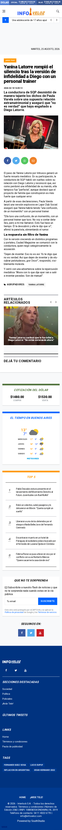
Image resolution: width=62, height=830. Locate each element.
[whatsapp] (24, 160)
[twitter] (16, 160)
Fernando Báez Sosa (15, 765)
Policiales (7, 698)
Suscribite (48, 601)
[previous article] (57, 20)
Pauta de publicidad (12, 746)
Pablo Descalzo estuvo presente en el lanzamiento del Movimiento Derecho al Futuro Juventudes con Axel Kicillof (34, 492)
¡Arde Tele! (10, 60)
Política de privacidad (14, 612)
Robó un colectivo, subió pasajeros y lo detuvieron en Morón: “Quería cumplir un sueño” (34, 508)
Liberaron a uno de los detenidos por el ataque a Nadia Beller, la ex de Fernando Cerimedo (34, 524)
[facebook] (7, 160)
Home (5, 736)
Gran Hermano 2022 (44, 770)
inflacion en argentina (17, 770)
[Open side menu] (3, 11)
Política (6, 693)
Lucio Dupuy (36, 765)
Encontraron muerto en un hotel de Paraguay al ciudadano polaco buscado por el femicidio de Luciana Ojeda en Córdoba (36, 540)
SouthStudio (38, 820)
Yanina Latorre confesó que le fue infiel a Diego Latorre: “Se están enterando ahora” (31, 338)
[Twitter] (31, 633)
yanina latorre (36, 285)
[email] (33, 160)
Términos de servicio (47, 612)
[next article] (51, 20)
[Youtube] (40, 633)
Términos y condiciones (14, 741)
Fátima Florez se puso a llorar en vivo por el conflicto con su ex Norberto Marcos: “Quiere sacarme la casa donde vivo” (35, 557)
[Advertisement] (31, 35)
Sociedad (7, 689)
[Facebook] (21, 633)
